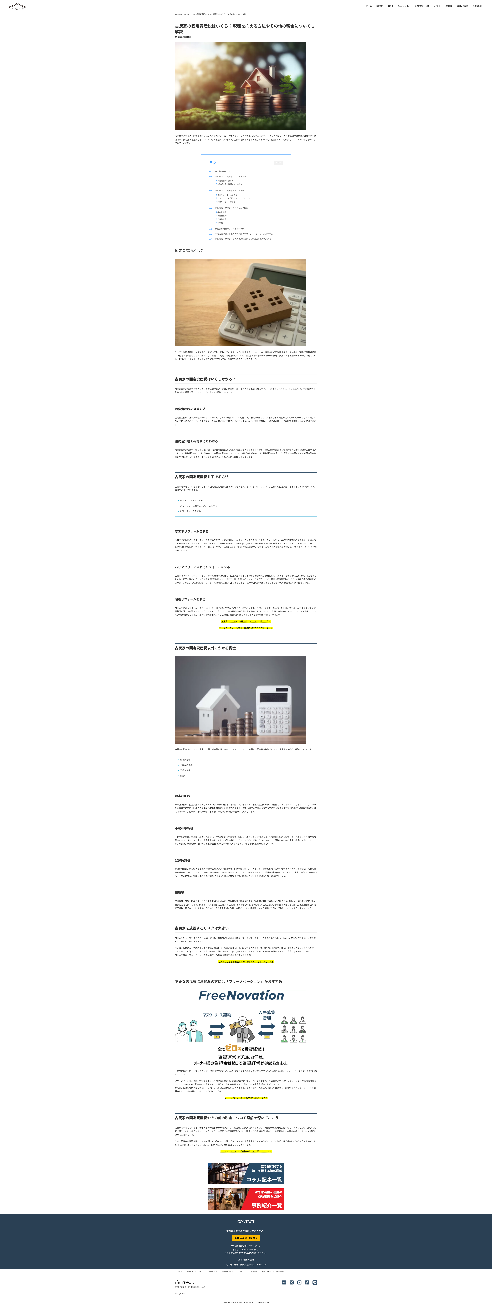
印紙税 (220, 223)
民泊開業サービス (228, 1272)
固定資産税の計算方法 (226, 181)
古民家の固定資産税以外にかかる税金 (231, 208)
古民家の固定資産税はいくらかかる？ (231, 176)
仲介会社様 (280, 1272)
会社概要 (254, 1272)
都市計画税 (221, 212)
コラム (200, 1272)
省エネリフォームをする (227, 195)
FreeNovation (212, 1272)
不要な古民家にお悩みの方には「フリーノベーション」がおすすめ (244, 234)
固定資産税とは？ (223, 171)
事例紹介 (190, 1272)
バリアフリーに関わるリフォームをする (233, 198)
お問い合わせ (266, 1272)
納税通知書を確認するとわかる (230, 184)
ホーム (179, 1272)
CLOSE (278, 162)
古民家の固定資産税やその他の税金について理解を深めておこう (243, 239)
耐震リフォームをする (226, 202)
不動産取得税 (222, 216)
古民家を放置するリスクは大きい (229, 229)
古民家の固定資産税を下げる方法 (229, 190)
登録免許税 (221, 219)
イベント (243, 1272)
